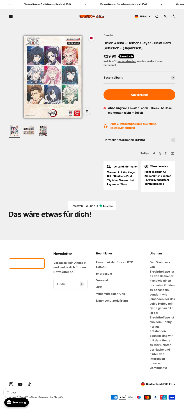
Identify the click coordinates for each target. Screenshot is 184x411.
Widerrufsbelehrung (110, 294)
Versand (102, 280)
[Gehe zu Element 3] (43, 131)
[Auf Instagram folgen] (11, 384)
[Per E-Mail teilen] (172, 153)
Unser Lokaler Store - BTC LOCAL (114, 264)
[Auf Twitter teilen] (160, 153)
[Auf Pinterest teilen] (166, 153)
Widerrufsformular (26, 263)
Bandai (108, 35)
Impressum (104, 273)
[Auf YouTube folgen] (20, 384)
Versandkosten (127, 61)
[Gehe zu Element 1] (14, 131)
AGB (99, 287)
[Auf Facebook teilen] (154, 153)
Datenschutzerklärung (112, 300)
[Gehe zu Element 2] (28, 131)
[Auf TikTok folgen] (29, 384)
